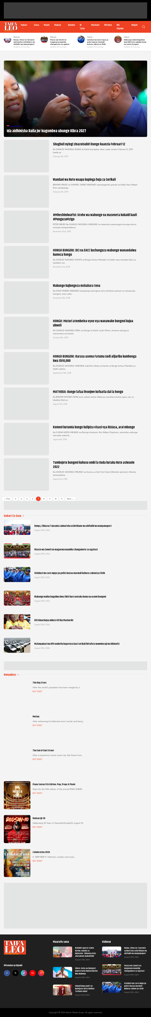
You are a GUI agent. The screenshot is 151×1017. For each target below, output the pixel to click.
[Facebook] (7, 973)
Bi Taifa (82, 27)
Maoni (47, 25)
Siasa (36, 25)
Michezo (108, 25)
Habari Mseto (15, 126)
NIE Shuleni (120, 27)
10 (56, 498)
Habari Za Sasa (12, 515)
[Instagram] (41, 973)
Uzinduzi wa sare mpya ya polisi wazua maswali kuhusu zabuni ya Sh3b (135, 986)
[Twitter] (15, 973)
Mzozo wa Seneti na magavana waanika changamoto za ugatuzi (134, 968)
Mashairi (95, 25)
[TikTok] (24, 973)
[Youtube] (32, 973)
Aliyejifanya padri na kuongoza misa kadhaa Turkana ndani (84, 988)
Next (70, 498)
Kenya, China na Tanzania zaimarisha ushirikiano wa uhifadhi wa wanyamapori (135, 950)
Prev (7, 498)
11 (61, 498)
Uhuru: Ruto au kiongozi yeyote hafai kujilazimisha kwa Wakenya (86, 971)
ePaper (134, 25)
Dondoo (71, 25)
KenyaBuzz (10, 674)
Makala (57, 25)
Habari (24, 25)
